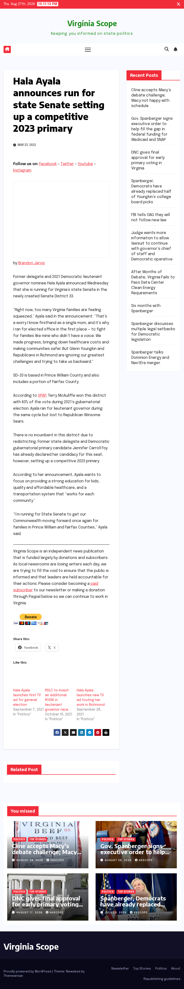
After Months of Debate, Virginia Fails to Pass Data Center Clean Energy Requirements (153, 282)
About (175, 968)
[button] (167, 49)
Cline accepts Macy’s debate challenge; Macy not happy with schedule (46, 851)
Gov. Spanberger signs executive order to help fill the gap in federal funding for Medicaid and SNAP (152, 129)
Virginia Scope (92, 23)
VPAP (42, 396)
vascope (57, 860)
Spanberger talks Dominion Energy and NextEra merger (150, 357)
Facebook (48, 164)
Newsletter (120, 968)
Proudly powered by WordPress (28, 971)
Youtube (85, 164)
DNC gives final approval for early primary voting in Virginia (46, 904)
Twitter (67, 164)
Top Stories (37, 839)
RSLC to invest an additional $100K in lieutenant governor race (57, 700)
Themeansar (13, 975)
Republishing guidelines (162, 979)
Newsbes (73, 971)
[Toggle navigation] (88, 49)
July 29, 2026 (116, 912)
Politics (19, 839)
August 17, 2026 (29, 912)
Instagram (22, 170)
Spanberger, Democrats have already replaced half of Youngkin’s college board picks (151, 191)
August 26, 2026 (30, 860)
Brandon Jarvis (31, 263)
